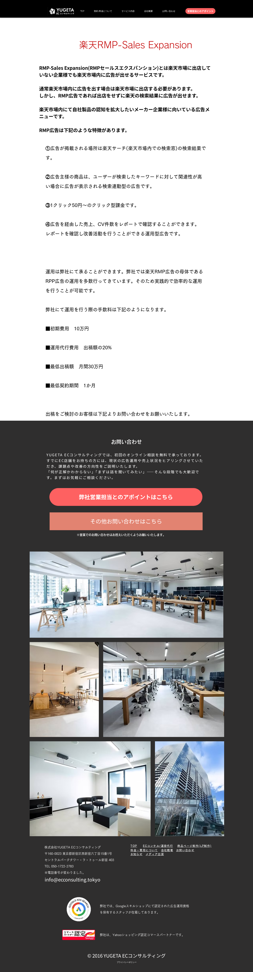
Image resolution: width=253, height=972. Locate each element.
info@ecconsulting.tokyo (72, 879)
